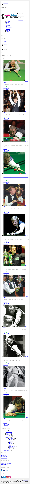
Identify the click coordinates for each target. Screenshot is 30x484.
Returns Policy (4, 458)
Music (19, 17)
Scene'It (8, 435)
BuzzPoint (25, 480)
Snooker (8, 30)
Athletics (20, 20)
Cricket (8, 22)
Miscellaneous (21, 16)
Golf (7, 26)
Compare (5, 89)
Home (4, 41)
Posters (5, 44)
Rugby (8, 29)
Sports (19, 18)
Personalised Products (6, 463)
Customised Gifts (5, 464)
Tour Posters (5, 32)
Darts (7, 23)
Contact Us (3, 455)
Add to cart (6, 88)
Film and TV (20, 13)
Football (8, 25)
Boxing (8, 21)
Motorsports (9, 27)
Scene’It (20, 14)
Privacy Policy (4, 456)
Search (2, 7)
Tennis (7, 31)
